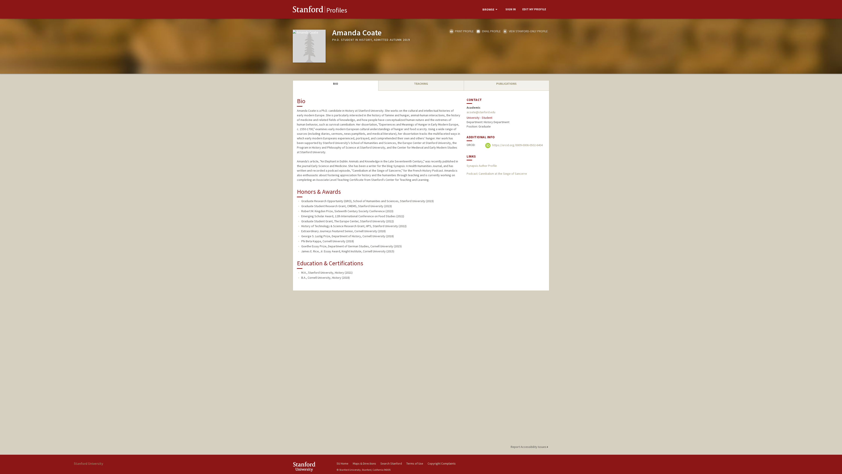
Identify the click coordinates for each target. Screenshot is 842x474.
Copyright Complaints (442, 463)
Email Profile (490, 31)
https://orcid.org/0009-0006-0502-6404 (517, 145)
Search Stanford (391, 463)
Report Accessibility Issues (529, 447)
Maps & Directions (364, 463)
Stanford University (311, 466)
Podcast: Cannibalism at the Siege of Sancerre (497, 174)
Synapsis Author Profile (482, 166)
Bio (335, 84)
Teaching (421, 84)
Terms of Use (414, 463)
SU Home (342, 463)
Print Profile (464, 31)
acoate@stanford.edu (481, 112)
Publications (506, 84)
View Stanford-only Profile (528, 31)
